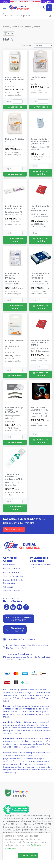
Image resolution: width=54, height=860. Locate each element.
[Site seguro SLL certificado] (16, 793)
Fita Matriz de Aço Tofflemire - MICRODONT (14, 410)
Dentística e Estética (21, 27)
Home (6, 27)
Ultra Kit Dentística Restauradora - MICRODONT (40, 275)
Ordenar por (27, 45)
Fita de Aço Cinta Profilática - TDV (13, 207)
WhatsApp (8, 587)
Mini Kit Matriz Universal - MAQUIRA (12, 275)
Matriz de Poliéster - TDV (14, 140)
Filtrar (10, 33)
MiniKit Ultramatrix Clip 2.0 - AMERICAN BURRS (40, 208)
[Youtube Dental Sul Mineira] (19, 607)
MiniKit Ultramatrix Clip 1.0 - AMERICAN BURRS (40, 342)
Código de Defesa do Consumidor (13, 581)
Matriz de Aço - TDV (38, 78)
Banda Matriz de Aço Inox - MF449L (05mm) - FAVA (40, 141)
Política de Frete (11, 572)
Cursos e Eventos (11, 591)
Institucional (9, 565)
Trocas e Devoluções (13, 576)
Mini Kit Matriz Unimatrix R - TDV (39, 409)
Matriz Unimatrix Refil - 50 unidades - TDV (14, 79)
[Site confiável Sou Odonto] (16, 810)
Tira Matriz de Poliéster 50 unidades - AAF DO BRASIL (14, 476)
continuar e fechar (28, 856)
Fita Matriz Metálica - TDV (15, 341)
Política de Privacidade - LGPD (41, 566)
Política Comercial (11, 568)
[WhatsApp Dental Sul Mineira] (6, 607)
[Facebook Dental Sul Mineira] (26, 607)
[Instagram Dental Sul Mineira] (13, 607)
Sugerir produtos (14, 529)
